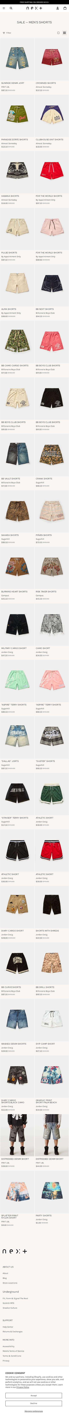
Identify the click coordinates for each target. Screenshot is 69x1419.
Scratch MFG (8, 1303)
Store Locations (10, 1283)
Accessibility (8, 1346)
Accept (34, 1395)
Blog (5, 1278)
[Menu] (4, 8)
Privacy (6, 1361)
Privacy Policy (22, 1387)
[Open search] (11, 8)
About (5, 1273)
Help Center (8, 1327)
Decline (33, 1403)
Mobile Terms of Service (13, 1351)
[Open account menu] (57, 8)
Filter (8, 33)
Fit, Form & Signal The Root (15, 1298)
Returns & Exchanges (12, 1331)
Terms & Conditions (12, 1356)
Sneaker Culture (10, 1308)
